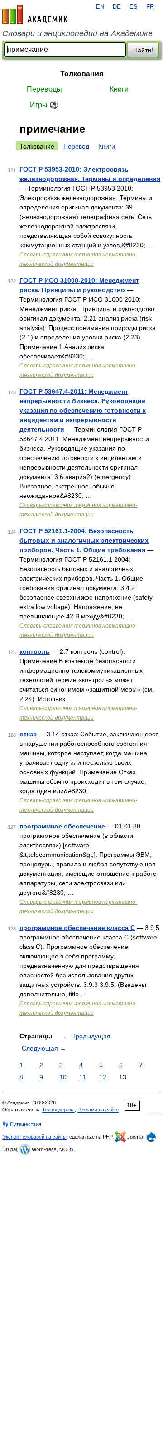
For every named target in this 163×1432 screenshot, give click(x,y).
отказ (28, 734)
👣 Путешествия (21, 1124)
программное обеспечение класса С (77, 927)
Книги (119, 89)
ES (133, 7)
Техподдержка (58, 1109)
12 (102, 1077)
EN (100, 7)
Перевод (76, 146)
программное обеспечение (62, 826)
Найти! (143, 50)
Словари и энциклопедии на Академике (77, 33)
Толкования (81, 74)
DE (117, 7)
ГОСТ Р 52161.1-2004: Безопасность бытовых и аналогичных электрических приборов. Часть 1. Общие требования (84, 540)
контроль (34, 651)
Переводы (44, 89)
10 (63, 1077)
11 (82, 1077)
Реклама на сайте (98, 1109)
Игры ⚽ (44, 105)
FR (150, 7)
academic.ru (34, 14)
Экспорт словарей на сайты (34, 1136)
